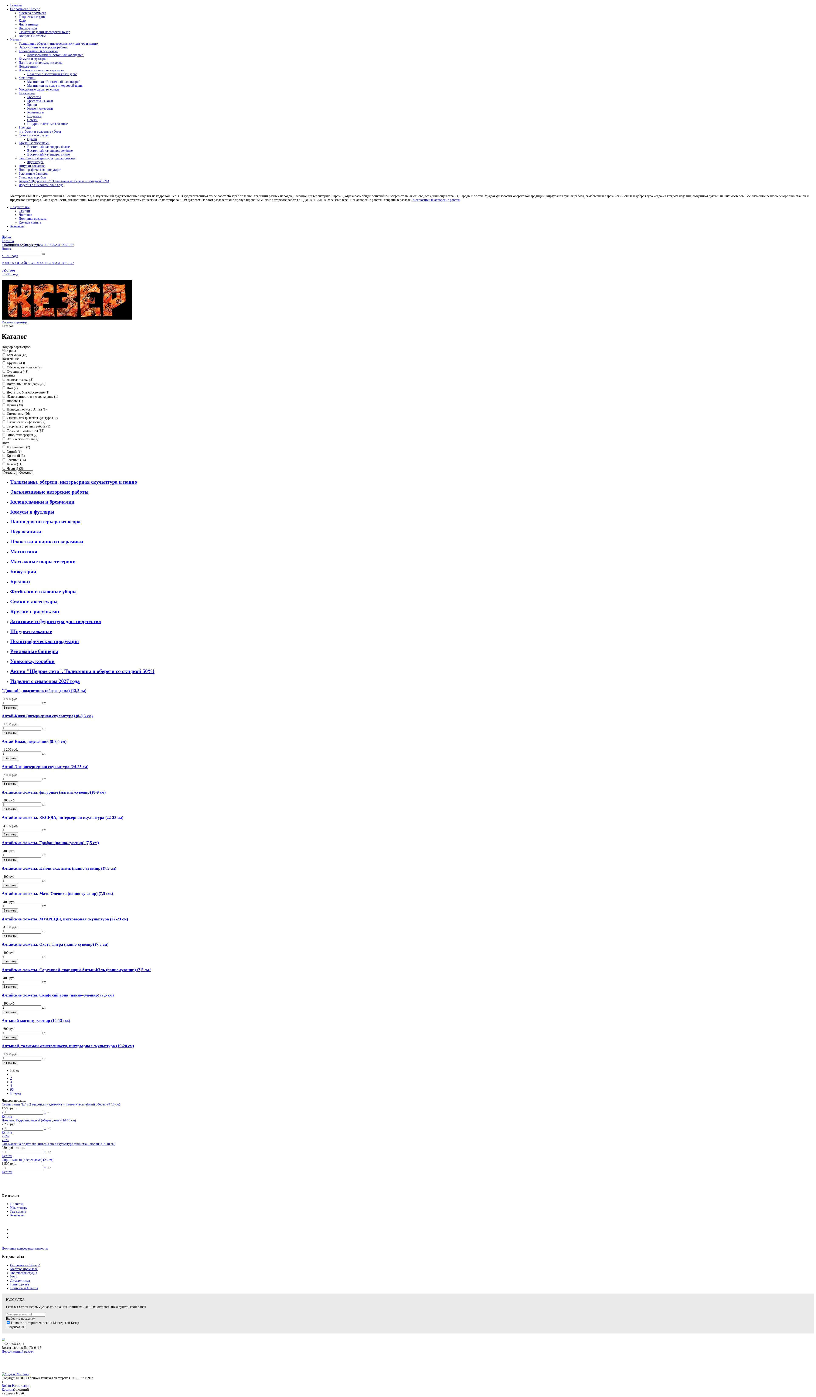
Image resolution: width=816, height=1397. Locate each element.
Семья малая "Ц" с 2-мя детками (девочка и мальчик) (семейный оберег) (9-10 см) (61, 1104)
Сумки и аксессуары (34, 601)
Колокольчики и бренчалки (42, 502)
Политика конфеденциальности (25, 1248)
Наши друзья (19, 1284)
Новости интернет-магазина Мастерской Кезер (45, 1323)
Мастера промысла (24, 1269)
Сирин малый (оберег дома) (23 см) (27, 1160)
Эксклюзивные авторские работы (435, 200)
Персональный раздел (18, 1351)
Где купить (18, 1211)
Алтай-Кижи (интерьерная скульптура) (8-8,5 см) (47, 716)
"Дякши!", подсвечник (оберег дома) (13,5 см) (44, 690)
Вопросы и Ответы (24, 1288)
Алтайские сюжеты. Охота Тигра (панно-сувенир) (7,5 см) (55, 944)
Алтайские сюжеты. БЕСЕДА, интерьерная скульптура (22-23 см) (62, 817)
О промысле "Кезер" (25, 1265)
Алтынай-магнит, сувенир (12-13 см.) (36, 1020)
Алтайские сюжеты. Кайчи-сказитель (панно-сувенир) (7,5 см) (59, 868)
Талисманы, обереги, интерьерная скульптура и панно (73, 482)
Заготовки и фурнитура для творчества (55, 621)
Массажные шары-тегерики (43, 561)
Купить (7, 1116)
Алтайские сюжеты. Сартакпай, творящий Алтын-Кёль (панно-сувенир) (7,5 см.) (76, 970)
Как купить (18, 1207)
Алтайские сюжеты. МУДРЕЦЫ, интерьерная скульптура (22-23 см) (65, 919)
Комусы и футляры (32, 512)
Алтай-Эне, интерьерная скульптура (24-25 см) (45, 766)
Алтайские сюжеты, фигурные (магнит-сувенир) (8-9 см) (54, 792)
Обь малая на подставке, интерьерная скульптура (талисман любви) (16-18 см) (58, 1144)
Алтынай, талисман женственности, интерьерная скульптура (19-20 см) (68, 1046)
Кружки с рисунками (34, 611)
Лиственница (20, 1280)
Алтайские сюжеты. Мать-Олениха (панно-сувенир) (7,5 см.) (57, 893)
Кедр (13, 1276)
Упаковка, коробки (32, 661)
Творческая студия (23, 1273)
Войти (7, 1385)
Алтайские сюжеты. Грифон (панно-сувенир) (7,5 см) (50, 843)
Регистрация (21, 1385)
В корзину (9, 707)
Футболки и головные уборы (43, 591)
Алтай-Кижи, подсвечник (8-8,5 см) (34, 741)
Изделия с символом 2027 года (45, 681)
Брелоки (20, 581)
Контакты (17, 1215)
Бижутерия (23, 571)
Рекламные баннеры (34, 651)
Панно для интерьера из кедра (45, 521)
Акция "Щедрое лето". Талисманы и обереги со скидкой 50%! (82, 671)
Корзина (8, 1389)
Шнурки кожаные (31, 631)
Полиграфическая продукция (44, 641)
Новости (16, 1204)
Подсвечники (25, 531)
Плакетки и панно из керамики (46, 541)
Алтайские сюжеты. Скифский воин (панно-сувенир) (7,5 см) (58, 995)
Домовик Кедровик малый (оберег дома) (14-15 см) (39, 1120)
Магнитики (23, 551)
